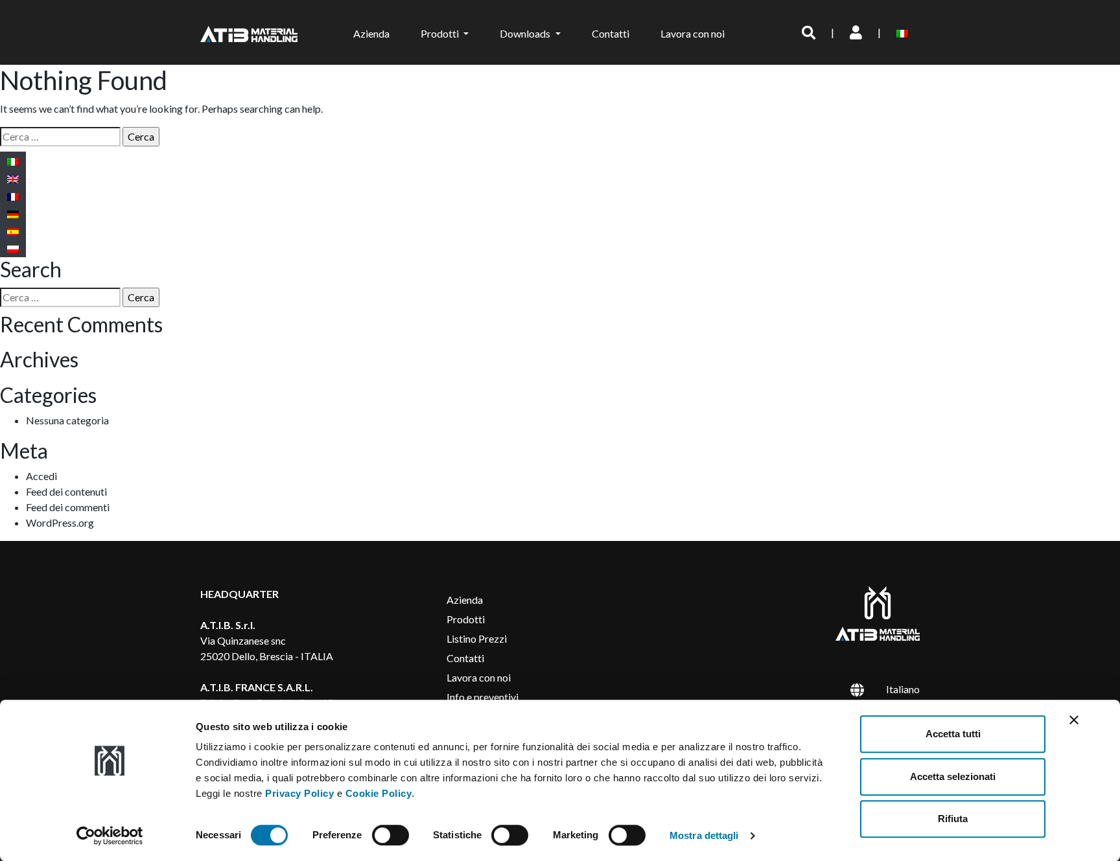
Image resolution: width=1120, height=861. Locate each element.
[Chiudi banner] (1074, 719)
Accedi (41, 476)
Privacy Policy (299, 793)
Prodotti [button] (441, 33)
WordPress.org (60, 522)
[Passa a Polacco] (13, 248)
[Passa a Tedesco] (13, 213)
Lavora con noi (692, 33)
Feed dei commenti (68, 507)
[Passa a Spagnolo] (13, 231)
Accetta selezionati (953, 776)
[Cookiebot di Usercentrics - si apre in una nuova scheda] (110, 835)
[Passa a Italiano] (13, 161)
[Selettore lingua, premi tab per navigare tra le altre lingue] (904, 32)
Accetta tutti (953, 733)
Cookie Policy (378, 793)
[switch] (390, 835)
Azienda (371, 33)
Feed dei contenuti (66, 491)
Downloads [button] (526, 33)
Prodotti (466, 619)
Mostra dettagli (704, 835)
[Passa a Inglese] (13, 178)
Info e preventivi (483, 697)
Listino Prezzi (477, 638)
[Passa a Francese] (13, 196)
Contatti (610, 33)
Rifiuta (953, 818)
